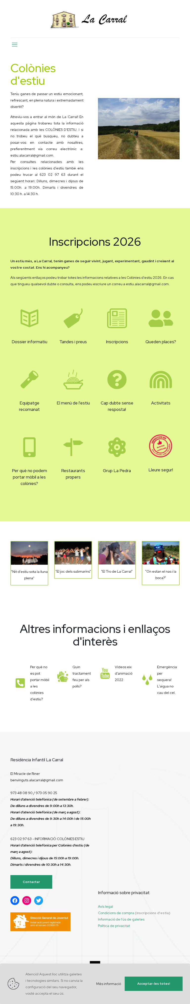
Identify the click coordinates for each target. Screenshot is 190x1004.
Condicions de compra (116, 913)
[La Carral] (95, 19)
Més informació (108, 984)
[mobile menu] (14, 44)
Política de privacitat (114, 926)
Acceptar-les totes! (153, 984)
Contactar (31, 882)
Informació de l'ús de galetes (121, 919)
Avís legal (105, 906)
